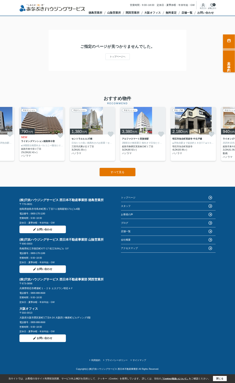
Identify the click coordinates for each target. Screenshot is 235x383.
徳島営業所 (95, 12)
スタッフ (126, 206)
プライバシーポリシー (116, 360)
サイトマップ (139, 360)
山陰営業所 (114, 12)
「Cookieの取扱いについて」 (175, 378)
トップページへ (117, 56)
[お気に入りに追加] (10, 134)
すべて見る (117, 172)
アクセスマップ (129, 248)
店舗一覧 (187, 12)
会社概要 (126, 239)
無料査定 (171, 12)
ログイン (203, 8)
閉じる (219, 378)
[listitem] (42, 134)
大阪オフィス (152, 12)
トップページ (128, 197)
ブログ (124, 222)
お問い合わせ (205, 12)
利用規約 (95, 360)
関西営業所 (133, 12)
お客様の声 (127, 214)
